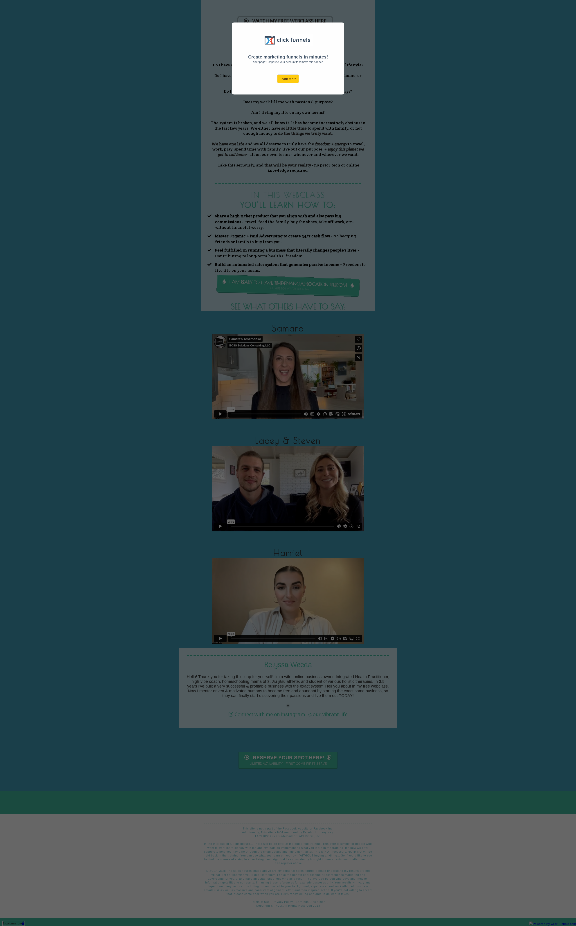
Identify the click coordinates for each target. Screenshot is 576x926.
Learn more (288, 79)
